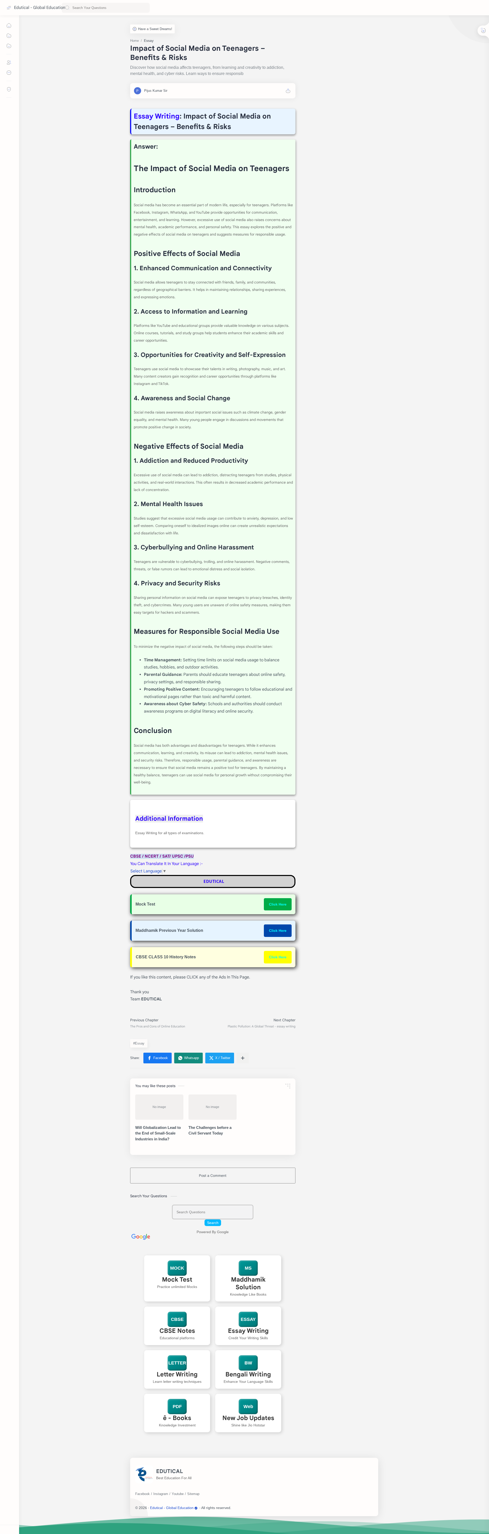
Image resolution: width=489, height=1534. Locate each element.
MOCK (177, 1268)
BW (248, 1362)
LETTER (177, 1362)
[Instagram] (160, 1494)
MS (248, 1268)
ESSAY (248, 1319)
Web (248, 1406)
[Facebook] (142, 1494)
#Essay (138, 1043)
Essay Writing (248, 1331)
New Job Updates (248, 1418)
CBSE (177, 1319)
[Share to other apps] (243, 1058)
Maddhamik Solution (248, 1283)
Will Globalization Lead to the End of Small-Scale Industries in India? (158, 1133)
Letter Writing (177, 1374)
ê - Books (177, 1418)
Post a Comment (212, 1175)
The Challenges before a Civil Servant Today (210, 1130)
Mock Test (177, 1279)
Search (213, 1223)
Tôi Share (262, 1508)
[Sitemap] (193, 1494)
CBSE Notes (177, 1331)
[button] (157, 1058)
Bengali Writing (248, 1374)
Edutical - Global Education (39, 7)
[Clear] (145, 8)
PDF (177, 1406)
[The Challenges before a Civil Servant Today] (212, 1107)
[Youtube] (178, 1494)
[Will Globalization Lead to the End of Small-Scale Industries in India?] (159, 1107)
